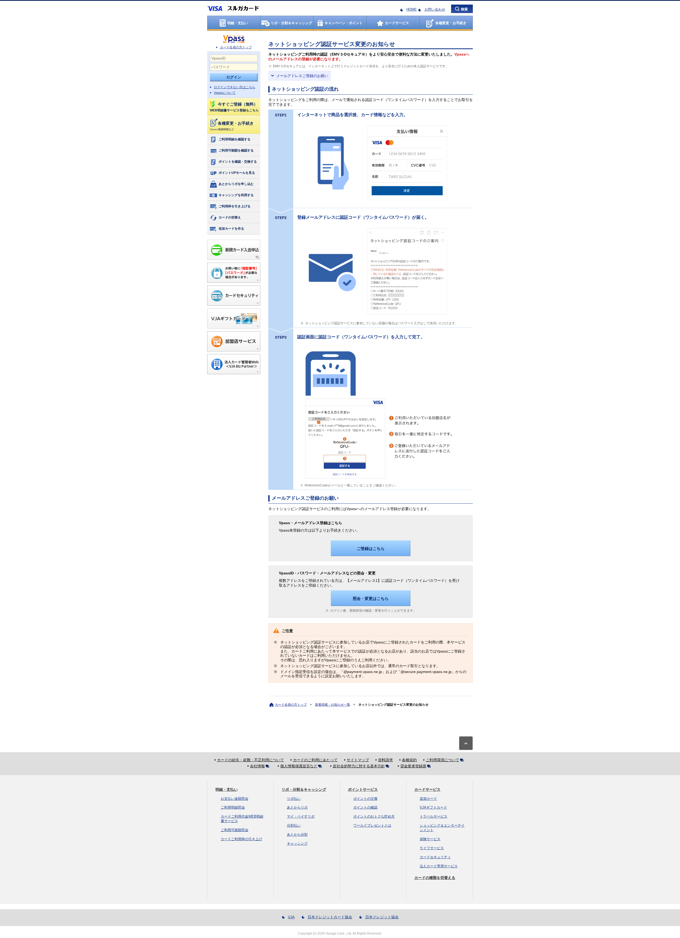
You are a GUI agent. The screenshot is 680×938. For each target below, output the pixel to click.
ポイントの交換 (365, 799)
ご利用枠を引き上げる (234, 206)
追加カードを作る (231, 228)
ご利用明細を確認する (234, 139)
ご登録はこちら (371, 548)
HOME (411, 9)
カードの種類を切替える (434, 878)
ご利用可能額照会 (234, 830)
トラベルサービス (433, 816)
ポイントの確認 (365, 807)
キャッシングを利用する (236, 195)
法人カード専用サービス (439, 866)
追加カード (428, 799)
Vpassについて (225, 93)
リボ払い (294, 799)
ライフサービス (432, 848)
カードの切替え (230, 217)
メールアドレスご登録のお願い (302, 76)
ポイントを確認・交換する (238, 161)
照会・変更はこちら (371, 598)
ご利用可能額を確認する (236, 150)
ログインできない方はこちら (234, 87)
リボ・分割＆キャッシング (304, 789)
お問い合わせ (434, 9)
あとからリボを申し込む (236, 184)
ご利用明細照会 (233, 807)
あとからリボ (297, 807)
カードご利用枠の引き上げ (241, 839)
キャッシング (297, 844)
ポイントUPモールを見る (237, 173)
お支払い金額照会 (234, 799)
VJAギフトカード (433, 807)
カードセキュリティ (435, 857)
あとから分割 (297, 834)
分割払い (294, 825)
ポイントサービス (363, 789)
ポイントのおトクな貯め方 (374, 816)
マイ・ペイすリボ (300, 816)
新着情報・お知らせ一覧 (332, 704)
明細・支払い (226, 789)
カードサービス (427, 789)
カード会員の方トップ (236, 47)
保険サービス (430, 839)
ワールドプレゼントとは (372, 825)
